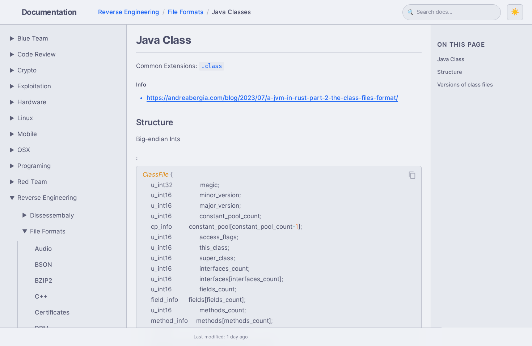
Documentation (49, 12)
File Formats (185, 12)
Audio (43, 248)
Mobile (23, 134)
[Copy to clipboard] (412, 175)
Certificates (52, 312)
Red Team (28, 181)
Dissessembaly (48, 215)
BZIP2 (43, 280)
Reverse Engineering (128, 12)
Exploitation (30, 86)
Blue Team (28, 38)
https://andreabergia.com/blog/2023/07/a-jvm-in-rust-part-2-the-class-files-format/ (272, 97)
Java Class (450, 59)
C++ (41, 296)
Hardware (28, 102)
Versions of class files (465, 84)
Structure (449, 72)
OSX (19, 149)
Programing (30, 165)
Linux (21, 118)
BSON (43, 264)
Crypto (23, 70)
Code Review (32, 54)
